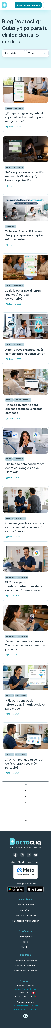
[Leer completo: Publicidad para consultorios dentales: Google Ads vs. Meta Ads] (25, 440)
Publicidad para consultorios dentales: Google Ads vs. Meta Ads (24, 468)
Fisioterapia (20, 518)
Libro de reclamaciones (25, 970)
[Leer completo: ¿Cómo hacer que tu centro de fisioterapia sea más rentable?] (25, 736)
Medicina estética (23, 400)
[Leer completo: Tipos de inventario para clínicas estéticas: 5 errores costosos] (25, 381)
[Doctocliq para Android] (15, 889)
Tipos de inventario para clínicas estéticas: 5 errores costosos (23, 408)
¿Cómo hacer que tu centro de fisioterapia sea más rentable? (23, 763)
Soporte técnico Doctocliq (25, 1005)
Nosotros (25, 947)
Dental (9, 459)
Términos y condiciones (25, 960)
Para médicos (25, 910)
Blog (25, 941)
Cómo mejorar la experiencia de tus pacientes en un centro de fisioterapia (25, 527)
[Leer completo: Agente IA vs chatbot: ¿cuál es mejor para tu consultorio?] (25, 326)
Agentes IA (18, 108)
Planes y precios (25, 936)
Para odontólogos (25, 904)
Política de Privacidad (25, 965)
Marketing (10, 227)
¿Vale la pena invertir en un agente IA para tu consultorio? (23, 294)
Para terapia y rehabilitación (25, 920)
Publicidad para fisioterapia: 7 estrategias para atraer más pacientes (25, 645)
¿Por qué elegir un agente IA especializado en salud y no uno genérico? (24, 117)
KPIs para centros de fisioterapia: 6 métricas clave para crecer (25, 704)
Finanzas (10, 696)
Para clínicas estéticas (25, 915)
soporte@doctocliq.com (25, 1009)
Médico (9, 108)
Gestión (9, 400)
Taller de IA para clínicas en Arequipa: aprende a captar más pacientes (24, 235)
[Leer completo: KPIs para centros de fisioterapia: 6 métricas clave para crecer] (25, 677)
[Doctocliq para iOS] (35, 889)
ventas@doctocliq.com (25, 989)
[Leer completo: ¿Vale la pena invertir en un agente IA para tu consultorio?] (25, 267)
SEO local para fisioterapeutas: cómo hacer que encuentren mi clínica (24, 586)
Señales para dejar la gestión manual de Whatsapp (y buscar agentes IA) (24, 176)
